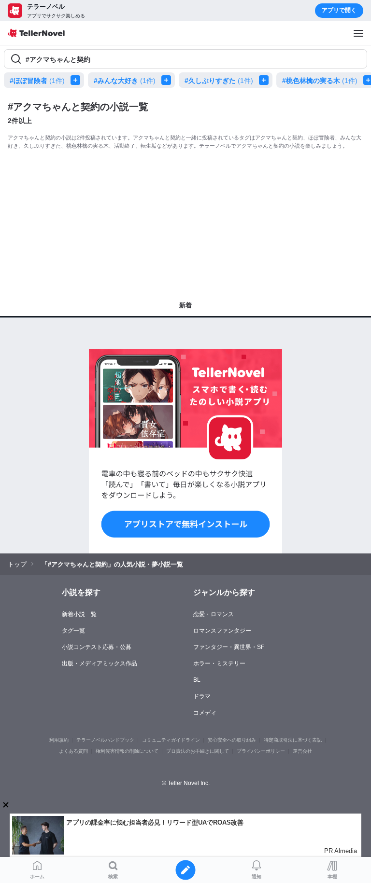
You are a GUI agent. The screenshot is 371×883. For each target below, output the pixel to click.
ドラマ (202, 696)
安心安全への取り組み (232, 740)
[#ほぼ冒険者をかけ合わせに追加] (77, 80)
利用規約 (59, 740)
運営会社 (302, 751)
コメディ (204, 712)
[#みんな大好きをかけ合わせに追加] (168, 80)
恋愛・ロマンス (213, 614)
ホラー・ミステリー (219, 663)
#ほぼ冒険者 (37, 80)
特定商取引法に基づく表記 (293, 740)
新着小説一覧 (79, 614)
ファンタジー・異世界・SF (228, 647)
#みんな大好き (125, 80)
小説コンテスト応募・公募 (96, 647)
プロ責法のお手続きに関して (197, 751)
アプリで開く (339, 10)
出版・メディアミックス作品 (99, 663)
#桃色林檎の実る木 (319, 80)
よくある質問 (73, 751)
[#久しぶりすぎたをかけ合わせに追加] (265, 80)
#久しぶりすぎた (219, 80)
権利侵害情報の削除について (127, 751)
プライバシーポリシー (261, 751)
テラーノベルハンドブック (105, 740)
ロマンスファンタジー (222, 630)
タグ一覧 (73, 630)
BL (196, 679)
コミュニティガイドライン (171, 740)
